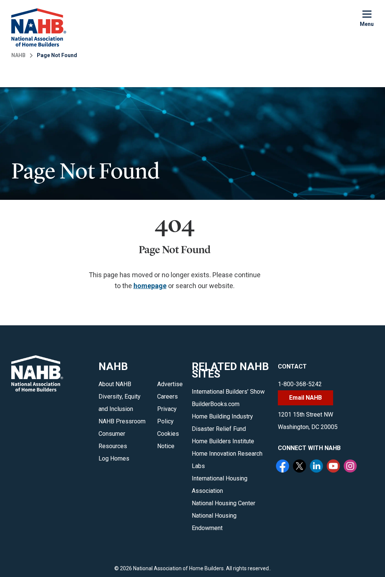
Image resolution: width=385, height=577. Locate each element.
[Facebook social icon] (283, 466)
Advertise (170, 384)
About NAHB (115, 384)
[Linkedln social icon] (317, 466)
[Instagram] (351, 466)
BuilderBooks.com (215, 404)
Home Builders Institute (223, 441)
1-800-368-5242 (300, 384)
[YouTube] (334, 466)
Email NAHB (305, 397)
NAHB (18, 55)
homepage (150, 286)
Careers (167, 396)
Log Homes (114, 458)
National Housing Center (223, 503)
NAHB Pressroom (122, 421)
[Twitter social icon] (300, 466)
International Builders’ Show (228, 391)
